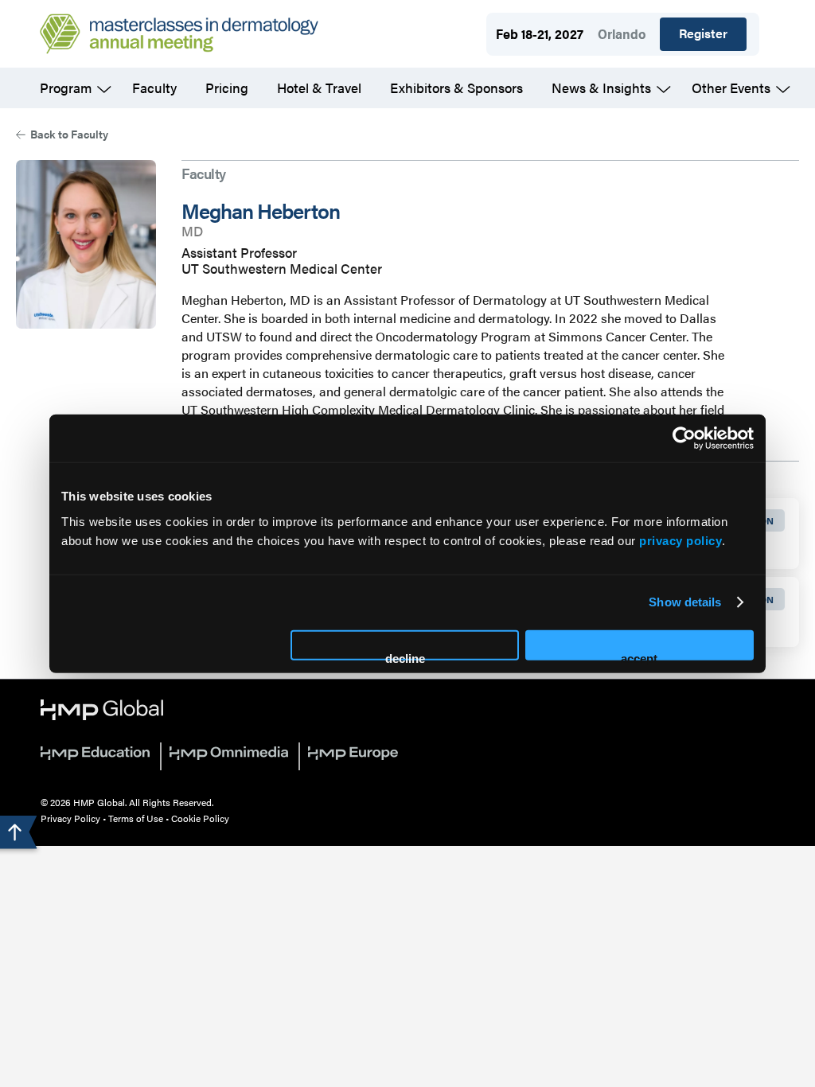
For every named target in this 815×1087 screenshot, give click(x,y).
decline (405, 655)
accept (639, 655)
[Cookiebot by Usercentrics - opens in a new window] (684, 438)
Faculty (154, 87)
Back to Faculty (69, 134)
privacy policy (680, 540)
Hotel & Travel (319, 87)
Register (703, 33)
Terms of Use (135, 818)
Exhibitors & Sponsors (456, 87)
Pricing (226, 87)
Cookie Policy (200, 818)
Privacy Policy (70, 818)
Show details (685, 602)
